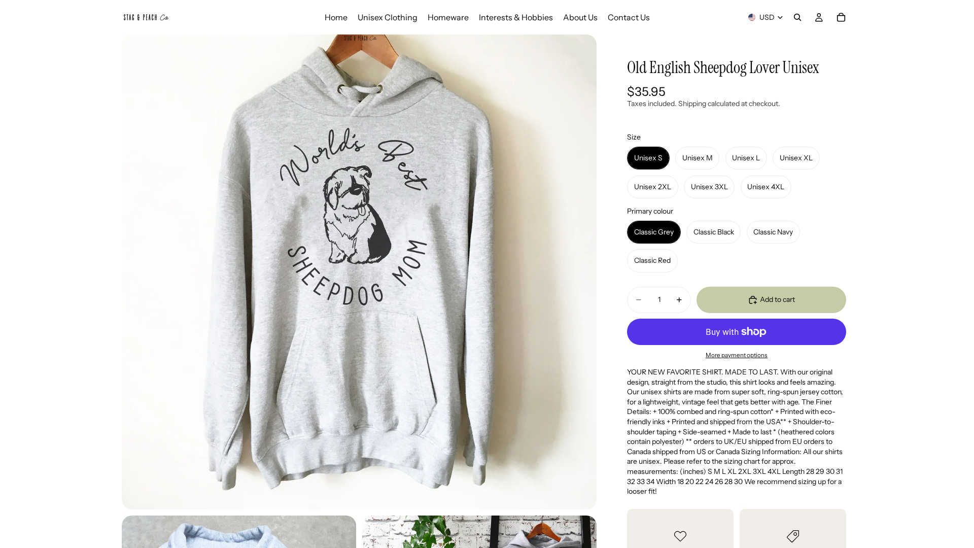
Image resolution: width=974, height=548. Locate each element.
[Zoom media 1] (359, 272)
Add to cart (777, 299)
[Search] (797, 17)
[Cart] (841, 17)
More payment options (737, 355)
